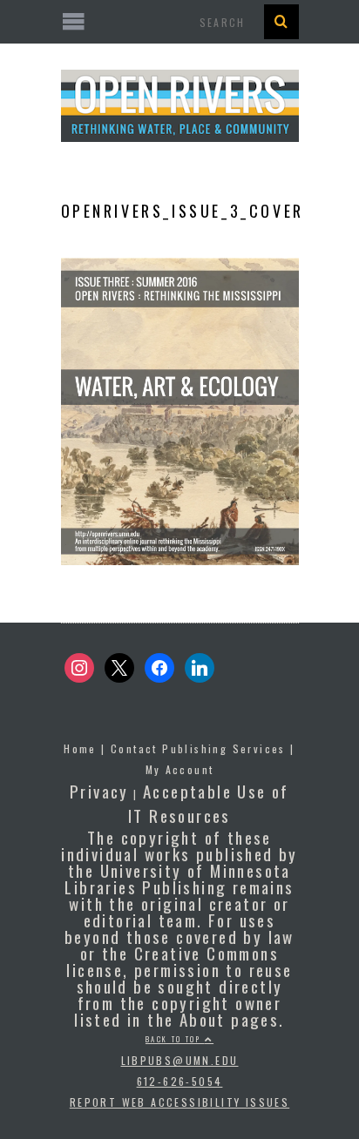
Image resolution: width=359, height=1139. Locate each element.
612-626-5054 (180, 1081)
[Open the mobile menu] (180, 22)
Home (80, 748)
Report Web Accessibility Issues (179, 1102)
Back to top (175, 1039)
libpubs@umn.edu (180, 1060)
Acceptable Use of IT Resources (208, 802)
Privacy (99, 790)
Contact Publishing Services (198, 748)
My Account (180, 769)
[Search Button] (281, 21)
